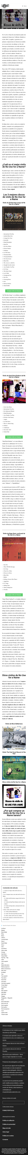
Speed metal (4, 1012)
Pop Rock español (5, 983)
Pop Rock (3, 981)
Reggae (3, 996)
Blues (2, 935)
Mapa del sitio (7, 1128)
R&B (2, 988)
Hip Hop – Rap (4, 957)
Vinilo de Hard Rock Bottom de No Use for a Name (14, 376)
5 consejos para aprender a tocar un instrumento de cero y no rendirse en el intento (13, 1038)
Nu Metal (3, 972)
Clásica (3, 937)
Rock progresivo (5, 1009)
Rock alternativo (5, 1001)
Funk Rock (4, 948)
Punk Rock (4, 987)
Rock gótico (4, 1007)
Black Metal (4, 932)
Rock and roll (4, 1003)
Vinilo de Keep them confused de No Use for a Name (14, 534)
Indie (2, 959)
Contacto (5, 1139)
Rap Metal (3, 992)
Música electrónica (5, 968)
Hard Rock (3, 954)
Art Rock (3, 928)
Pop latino (3, 977)
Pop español (4, 976)
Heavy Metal (4, 955)
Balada (3, 930)
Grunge (3, 952)
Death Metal (4, 943)
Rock (2, 999)
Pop (2, 974)
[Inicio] (2, 25)
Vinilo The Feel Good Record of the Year (14, 753)
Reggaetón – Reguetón (6, 998)
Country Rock (4, 939)
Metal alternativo (5, 965)
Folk (2, 946)
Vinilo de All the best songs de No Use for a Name (14, 203)
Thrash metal (4, 1014)
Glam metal (4, 950)
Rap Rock (3, 994)
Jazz (2, 963)
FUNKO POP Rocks (8, 1110)
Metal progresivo (5, 966)
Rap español (4, 990)
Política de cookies (8, 1135)
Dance (2, 941)
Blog (2, 934)
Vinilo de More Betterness (14, 724)
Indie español (4, 961)
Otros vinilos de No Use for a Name (14, 782)
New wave (3, 970)
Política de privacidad (9, 1124)
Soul (2, 1010)
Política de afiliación (8, 1120)
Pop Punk (3, 979)
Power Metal (4, 985)
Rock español (4, 1005)
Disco (2, 945)
